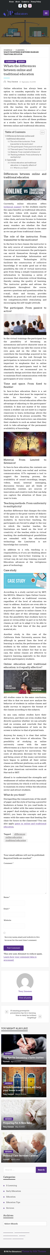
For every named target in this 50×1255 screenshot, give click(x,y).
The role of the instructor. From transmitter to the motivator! (22, 143)
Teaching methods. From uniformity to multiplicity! (25, 156)
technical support (13, 207)
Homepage (8, 50)
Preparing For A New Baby (17, 1123)
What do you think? (21, 168)
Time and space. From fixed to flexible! (25, 149)
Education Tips (13, 1202)
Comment (9, 863)
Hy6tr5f (6, 1061)
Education (11, 1197)
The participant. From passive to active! (26, 147)
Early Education (13, 1191)
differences (19, 834)
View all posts (25, 998)
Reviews (21, 61)
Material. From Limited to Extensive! (25, 152)
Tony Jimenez (12, 82)
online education (13, 837)
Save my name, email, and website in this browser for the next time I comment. (22, 938)
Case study (11, 160)
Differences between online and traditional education (20, 137)
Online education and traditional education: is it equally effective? (23, 164)
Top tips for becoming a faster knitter (23, 1057)
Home (11, 2)
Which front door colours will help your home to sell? (22, 1089)
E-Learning (20, 50)
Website (7, 920)
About (17, 2)
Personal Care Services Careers (20, 1155)
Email (7, 909)
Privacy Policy (36, 2)
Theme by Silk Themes (34, 1251)
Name (7, 897)
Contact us (25, 2)
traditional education (15, 840)
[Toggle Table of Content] (41, 132)
